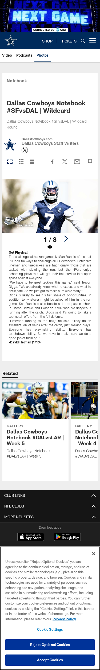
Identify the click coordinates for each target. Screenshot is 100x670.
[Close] (93, 554)
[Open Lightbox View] (50, 265)
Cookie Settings (50, 629)
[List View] (32, 162)
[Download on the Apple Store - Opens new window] (30, 537)
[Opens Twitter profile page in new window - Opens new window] (25, 150)
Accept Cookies (50, 660)
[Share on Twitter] (65, 164)
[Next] (66, 238)
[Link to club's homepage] (10, 38)
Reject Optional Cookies (50, 644)
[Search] (83, 40)
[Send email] (77, 164)
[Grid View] (21, 162)
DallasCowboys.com (37, 139)
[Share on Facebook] (53, 164)
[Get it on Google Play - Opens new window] (67, 539)
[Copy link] (89, 162)
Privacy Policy (64, 619)
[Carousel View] (10, 162)
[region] (50, 608)
